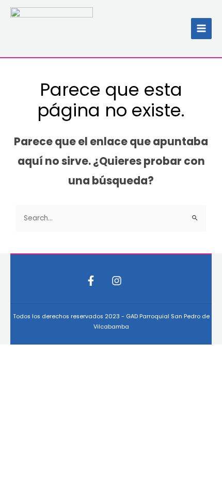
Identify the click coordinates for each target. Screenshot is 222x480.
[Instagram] (117, 281)
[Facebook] (91, 281)
